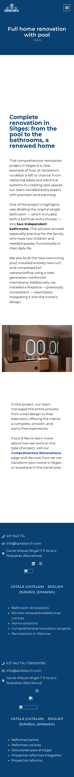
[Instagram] (37, 691)
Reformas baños (25, 740)
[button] (67, 7)
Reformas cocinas (26, 745)
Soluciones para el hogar (32, 750)
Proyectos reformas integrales (36, 755)
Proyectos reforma (27, 760)
